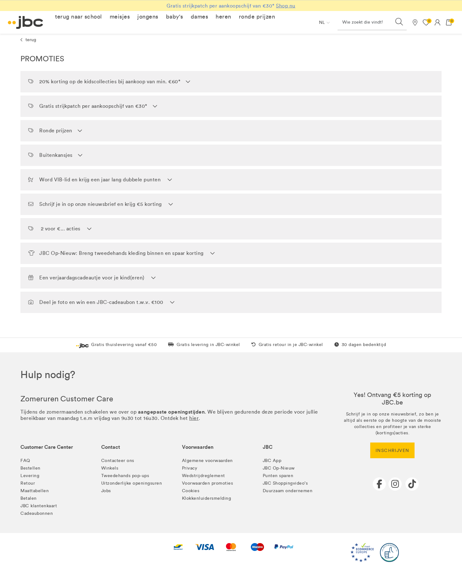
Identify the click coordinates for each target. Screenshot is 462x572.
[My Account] (437, 22)
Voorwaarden (197, 447)
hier (194, 418)
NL (322, 22)
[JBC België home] (26, 22)
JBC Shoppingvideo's (285, 483)
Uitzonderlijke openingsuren (131, 483)
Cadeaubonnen (36, 513)
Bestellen (30, 468)
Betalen (28, 498)
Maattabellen (34, 490)
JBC (267, 447)
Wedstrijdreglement (203, 475)
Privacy (189, 468)
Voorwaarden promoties (207, 483)
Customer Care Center (46, 447)
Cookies (191, 490)
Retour (27, 483)
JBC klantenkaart (38, 506)
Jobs (106, 490)
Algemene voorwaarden (207, 460)
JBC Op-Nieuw (279, 468)
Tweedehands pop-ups (125, 475)
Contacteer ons (117, 460)
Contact (110, 447)
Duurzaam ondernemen (288, 490)
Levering (29, 475)
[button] (78, 16)
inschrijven (392, 450)
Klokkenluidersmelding (206, 498)
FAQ (25, 460)
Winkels (109, 468)
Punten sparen (278, 475)
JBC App (272, 460)
